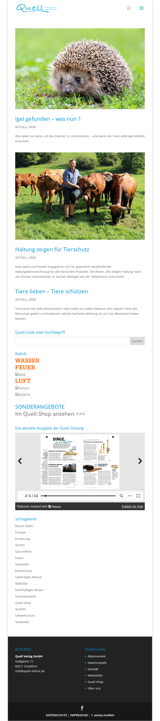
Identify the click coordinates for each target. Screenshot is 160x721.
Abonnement (97, 656)
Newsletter (95, 675)
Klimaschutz (23, 571)
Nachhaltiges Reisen (29, 590)
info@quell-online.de (30, 671)
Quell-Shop (23, 603)
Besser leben (24, 526)
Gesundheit (23, 551)
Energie (20, 532)
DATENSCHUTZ (56, 715)
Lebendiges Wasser (28, 577)
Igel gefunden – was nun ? (47, 118)
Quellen (20, 609)
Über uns (94, 688)
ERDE (32, 127)
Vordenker (22, 622)
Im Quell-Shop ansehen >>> (50, 413)
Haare (19, 558)
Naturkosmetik (25, 596)
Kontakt (93, 669)
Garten (20, 545)
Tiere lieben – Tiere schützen (51, 291)
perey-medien (104, 715)
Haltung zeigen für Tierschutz (52, 249)
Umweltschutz (25, 615)
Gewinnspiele (97, 663)
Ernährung (22, 539)
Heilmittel (22, 564)
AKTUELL (21, 127)
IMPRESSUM (79, 715)
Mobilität (21, 583)
